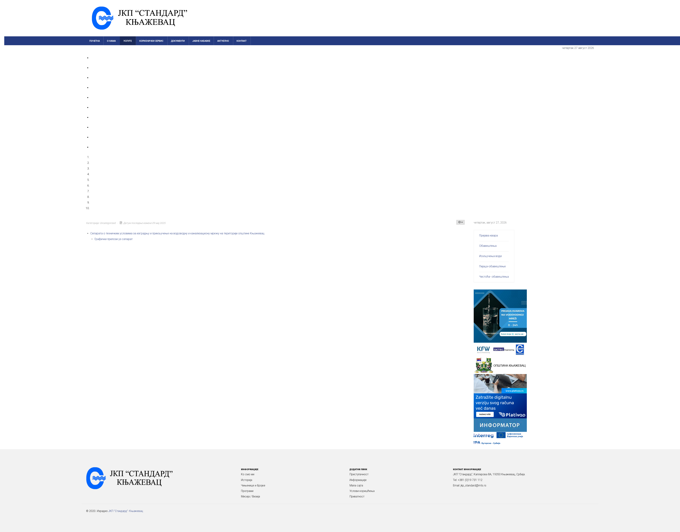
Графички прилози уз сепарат (114, 239)
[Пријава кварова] (500, 315)
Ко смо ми (247, 474)
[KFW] (500, 349)
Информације (358, 480)
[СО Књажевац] (500, 365)
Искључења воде (490, 256)
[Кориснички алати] (460, 222)
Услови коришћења (362, 491)
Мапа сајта (356, 485)
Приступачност (359, 474)
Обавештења (488, 245)
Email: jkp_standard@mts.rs (469, 485)
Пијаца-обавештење (492, 266)
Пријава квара (488, 235)
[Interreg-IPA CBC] (500, 438)
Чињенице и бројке (253, 485)
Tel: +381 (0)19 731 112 (467, 480)
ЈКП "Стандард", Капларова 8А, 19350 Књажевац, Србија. (489, 474)
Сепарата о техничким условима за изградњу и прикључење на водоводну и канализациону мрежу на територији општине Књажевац (177, 233)
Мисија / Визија (250, 496)
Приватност (357, 496)
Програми (247, 491)
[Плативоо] (500, 396)
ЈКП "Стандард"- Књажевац (125, 511)
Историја (246, 480)
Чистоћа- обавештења (494, 276)
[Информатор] (500, 425)
